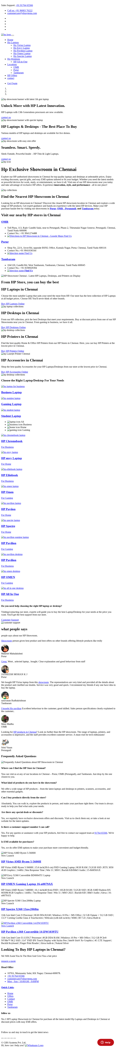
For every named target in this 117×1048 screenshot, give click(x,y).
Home (10, 39)
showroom (43, 682)
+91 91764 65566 (24, 5)
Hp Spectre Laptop (22, 56)
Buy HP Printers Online (12, 351)
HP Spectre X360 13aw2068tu (20, 909)
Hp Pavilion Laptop (22, 50)
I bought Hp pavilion (11, 708)
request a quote (8, 961)
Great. (4, 661)
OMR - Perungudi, (67, 208)
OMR (16, 67)
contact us (6, 117)
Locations (12, 64)
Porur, (53, 208)
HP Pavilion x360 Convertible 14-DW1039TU (29, 931)
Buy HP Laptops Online (13, 303)
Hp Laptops (13, 42)
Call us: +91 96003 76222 (19, 10)
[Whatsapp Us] (34, 1045)
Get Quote (12, 83)
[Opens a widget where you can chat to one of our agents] (105, 1042)
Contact (11, 999)
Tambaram (18, 72)
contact (10, 78)
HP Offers (12, 75)
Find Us (67, 236)
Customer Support (10, 620)
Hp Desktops (13, 59)
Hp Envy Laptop (21, 48)
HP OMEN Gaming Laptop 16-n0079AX (27, 884)
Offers (10, 996)
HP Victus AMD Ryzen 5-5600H (21, 861)
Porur (16, 70)
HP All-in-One (20, 61)
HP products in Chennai (24, 732)
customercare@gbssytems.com (22, 13)
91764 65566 (100, 833)
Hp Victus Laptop (22, 45)
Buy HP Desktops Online (13, 327)
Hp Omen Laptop (21, 53)
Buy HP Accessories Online (14, 372)
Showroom (6, 640)
